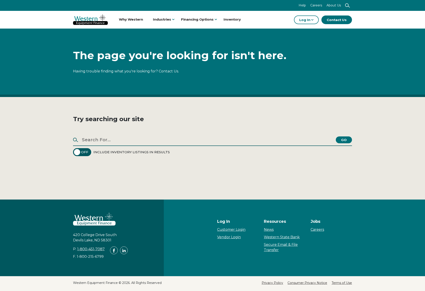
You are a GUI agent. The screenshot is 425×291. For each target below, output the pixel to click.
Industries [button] (162, 19)
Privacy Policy (272, 283)
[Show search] (347, 5)
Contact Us (337, 20)
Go (344, 140)
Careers (316, 5)
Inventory (232, 19)
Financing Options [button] (197, 19)
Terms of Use (342, 283)
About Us (333, 5)
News (269, 229)
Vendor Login (229, 237)
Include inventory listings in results (131, 152)
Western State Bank (282, 237)
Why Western (131, 19)
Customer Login (231, 229)
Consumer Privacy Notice (307, 283)
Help (302, 5)
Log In (305, 20)
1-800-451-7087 (91, 249)
